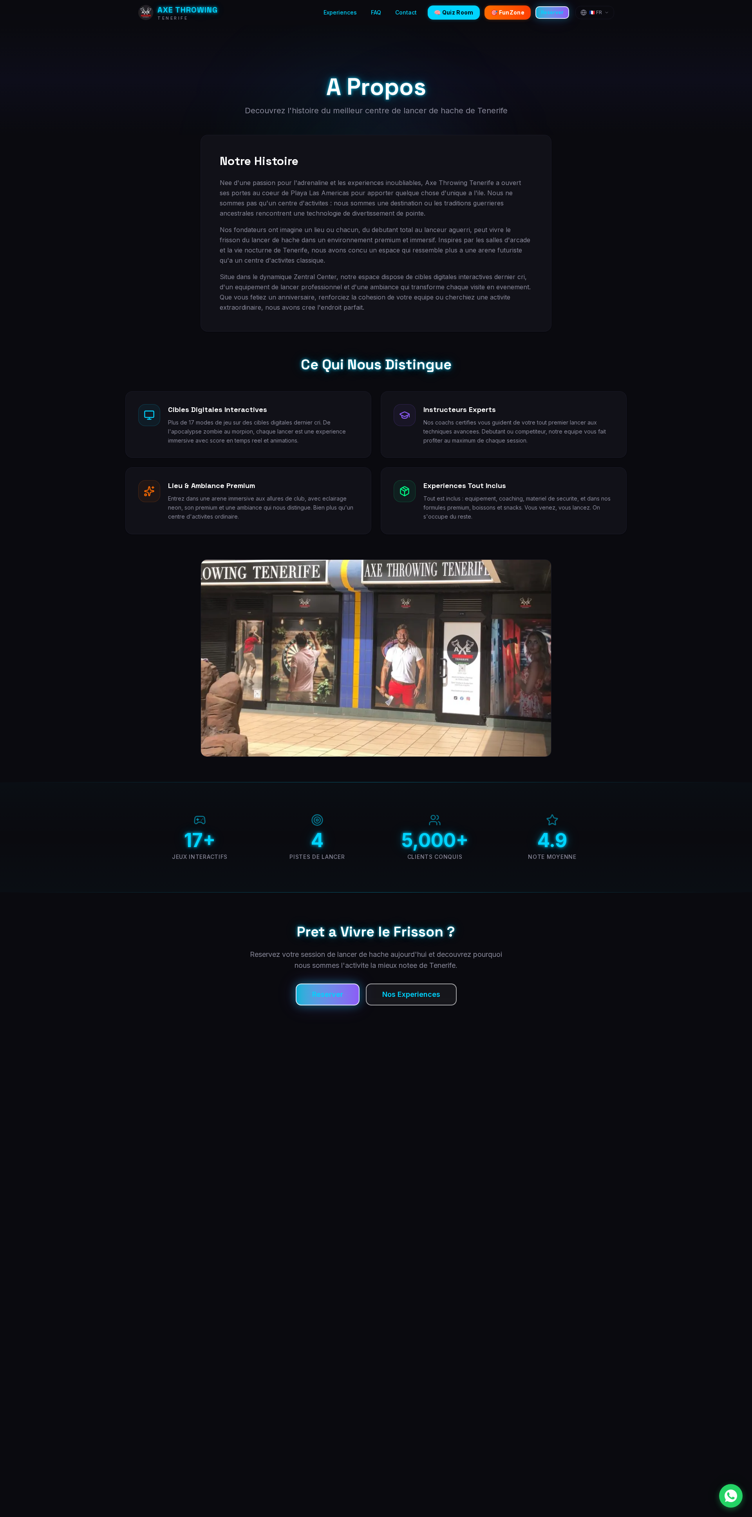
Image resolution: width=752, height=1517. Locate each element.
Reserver (552, 12)
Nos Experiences (411, 994)
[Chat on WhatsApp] (731, 1496)
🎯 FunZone (507, 12)
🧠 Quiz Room (454, 12)
